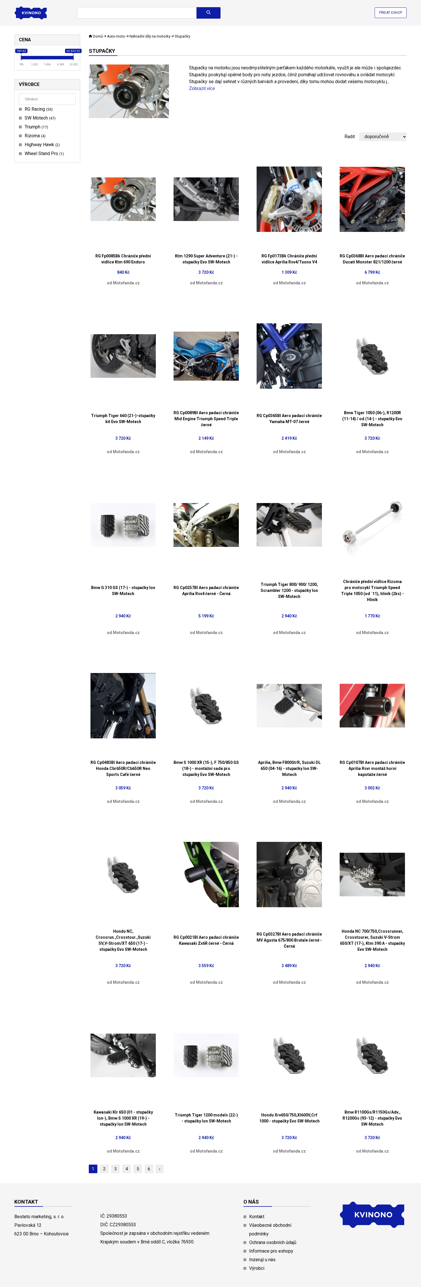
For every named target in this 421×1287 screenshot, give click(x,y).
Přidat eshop (390, 13)
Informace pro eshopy (271, 1251)
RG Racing (38, 109)
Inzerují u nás (262, 1259)
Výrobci (256, 1268)
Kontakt (256, 1216)
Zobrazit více (202, 88)
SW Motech (39, 118)
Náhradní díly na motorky (149, 36)
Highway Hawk (41, 144)
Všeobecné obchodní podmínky (270, 1230)
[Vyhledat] (208, 13)
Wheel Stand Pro (43, 153)
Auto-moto (116, 36)
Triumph (36, 127)
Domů (98, 36)
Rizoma (34, 135)
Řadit (350, 136)
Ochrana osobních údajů (272, 1242)
